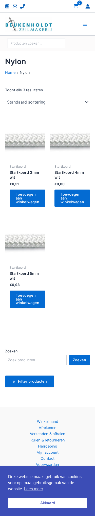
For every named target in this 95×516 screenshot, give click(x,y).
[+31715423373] (22, 6)
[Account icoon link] (87, 6)
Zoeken (11, 351)
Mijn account (47, 452)
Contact (47, 458)
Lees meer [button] (33, 489)
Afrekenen (47, 427)
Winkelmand (47, 421)
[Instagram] (7, 6)
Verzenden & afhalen (47, 434)
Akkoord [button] (47, 503)
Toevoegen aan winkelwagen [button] (27, 198)
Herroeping (47, 446)
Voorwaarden (47, 464)
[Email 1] (15, 6)
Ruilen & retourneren (47, 440)
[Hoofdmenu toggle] (85, 24)
